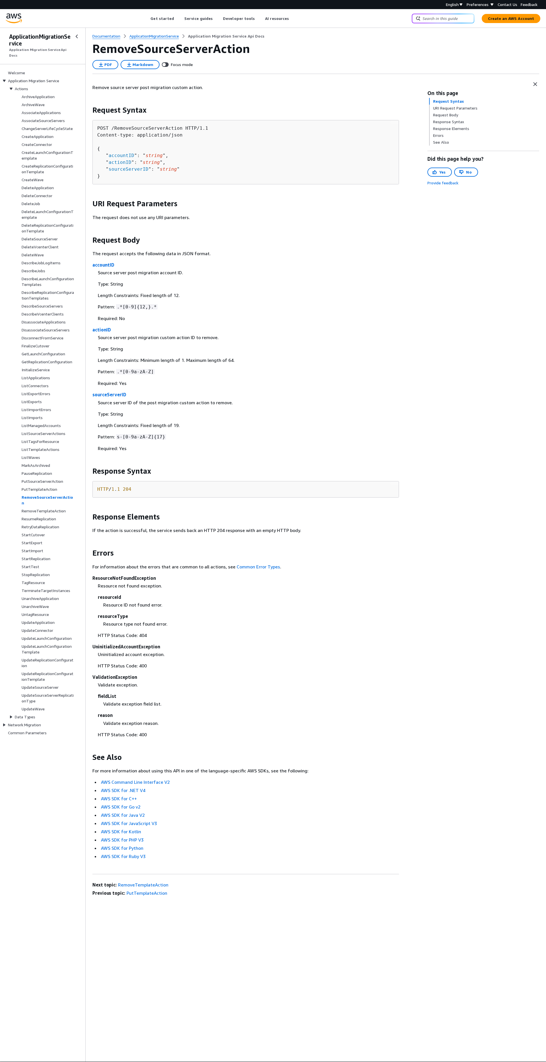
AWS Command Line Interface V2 (135, 782)
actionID (120, 162)
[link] (226, 36)
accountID (121, 155)
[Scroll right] (293, 18)
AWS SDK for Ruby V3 (123, 856)
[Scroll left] (146, 18)
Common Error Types (258, 567)
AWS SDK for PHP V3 (122, 840)
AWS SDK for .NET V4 (123, 790)
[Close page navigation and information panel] (535, 84)
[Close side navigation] (77, 36)
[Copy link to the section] (87, 110)
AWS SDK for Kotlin (121, 831)
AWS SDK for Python (122, 848)
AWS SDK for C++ (119, 798)
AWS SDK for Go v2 (120, 807)
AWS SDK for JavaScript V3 (129, 823)
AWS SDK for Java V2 (123, 815)
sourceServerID (128, 169)
